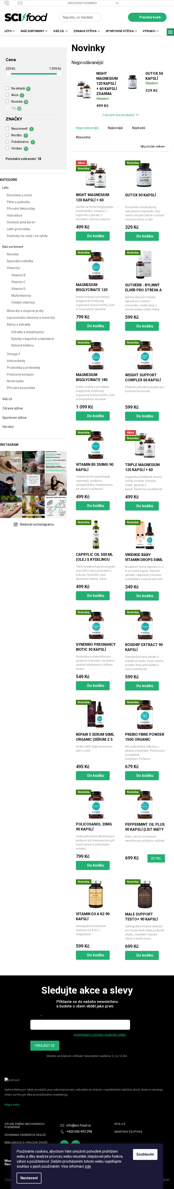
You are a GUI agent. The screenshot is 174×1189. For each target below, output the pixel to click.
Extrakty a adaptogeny (27, 332)
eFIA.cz (120, 1124)
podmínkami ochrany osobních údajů (100, 1035)
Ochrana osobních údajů (25, 1135)
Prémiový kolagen (20, 374)
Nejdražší (138, 128)
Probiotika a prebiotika (23, 367)
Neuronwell (21, 128)
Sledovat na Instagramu (37, 524)
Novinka (19, 101)
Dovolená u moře (19, 195)
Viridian (19, 148)
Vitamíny (13, 268)
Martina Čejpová (128, 1131)
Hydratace (14, 215)
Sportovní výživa (14, 417)
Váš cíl (7, 399)
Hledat (106, 17)
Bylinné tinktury (22, 345)
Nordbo (19, 135)
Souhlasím (145, 1154)
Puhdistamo (22, 142)
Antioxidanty (16, 361)
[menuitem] (8, 32)
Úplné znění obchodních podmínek (24, 1125)
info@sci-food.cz (78, 1125)
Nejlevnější (115, 128)
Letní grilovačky (18, 229)
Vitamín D (18, 289)
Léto (5, 187)
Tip (15, 108)
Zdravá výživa (12, 408)
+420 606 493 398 (79, 1131)
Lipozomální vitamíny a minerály (31, 317)
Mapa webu (12, 1104)
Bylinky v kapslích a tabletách (32, 339)
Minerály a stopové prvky (25, 311)
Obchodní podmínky (82, 3)
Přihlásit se (45, 1045)
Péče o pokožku (18, 202)
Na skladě (20, 88)
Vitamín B (18, 275)
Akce (17, 95)
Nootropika (15, 381)
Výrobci (8, 427)
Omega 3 (13, 354)
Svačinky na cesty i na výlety (27, 236)
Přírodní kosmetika (21, 388)
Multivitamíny (21, 295)
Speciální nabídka (20, 261)
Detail (156, 858)
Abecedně (83, 137)
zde (88, 1166)
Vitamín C (18, 282)
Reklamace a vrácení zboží (26, 1142)
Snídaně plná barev (21, 222)
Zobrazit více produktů (118, 115)
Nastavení (29, 1178)
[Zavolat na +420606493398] (11, 3)
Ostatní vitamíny (23, 302)
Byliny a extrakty (18, 324)
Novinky (13, 254)
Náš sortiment (12, 247)
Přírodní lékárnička (21, 208)
